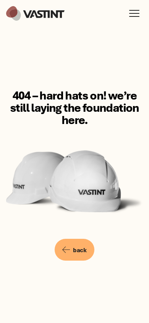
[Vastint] (35, 13)
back (79, 250)
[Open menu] (136, 13)
